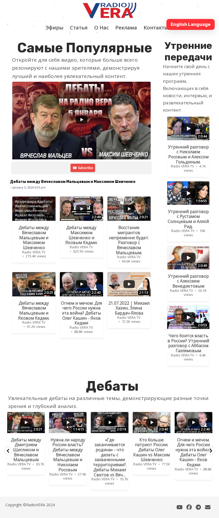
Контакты (159, 27)
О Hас (104, 27)
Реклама (128, 27)
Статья (81, 27)
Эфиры (57, 27)
